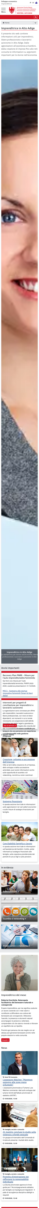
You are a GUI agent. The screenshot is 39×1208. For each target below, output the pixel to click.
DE (33, 3)
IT (30, 3)
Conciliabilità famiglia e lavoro (17, 843)
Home (6, 22)
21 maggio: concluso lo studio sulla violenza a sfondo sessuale (19, 1133)
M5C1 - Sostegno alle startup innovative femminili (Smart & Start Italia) (18, 693)
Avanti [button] (5, 1040)
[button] (35, 22)
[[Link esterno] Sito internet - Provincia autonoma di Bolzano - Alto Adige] (22, 10)
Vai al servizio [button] (9, 725)
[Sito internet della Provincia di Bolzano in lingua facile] (36, 3)
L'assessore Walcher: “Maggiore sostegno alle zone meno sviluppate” (17, 1082)
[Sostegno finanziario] (19, 789)
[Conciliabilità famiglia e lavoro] (19, 831)
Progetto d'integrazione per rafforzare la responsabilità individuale (16, 1179)
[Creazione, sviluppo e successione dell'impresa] (19, 747)
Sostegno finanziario (12, 801)
